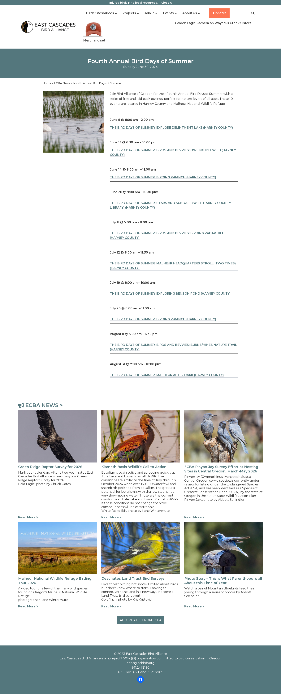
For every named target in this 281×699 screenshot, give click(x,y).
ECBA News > (43, 405)
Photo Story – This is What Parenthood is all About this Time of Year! (222, 526)
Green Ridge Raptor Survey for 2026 (46, 412)
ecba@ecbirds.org (140, 663)
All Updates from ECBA (140, 620)
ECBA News (62, 83)
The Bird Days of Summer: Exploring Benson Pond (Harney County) (170, 293)
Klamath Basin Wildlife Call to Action (129, 412)
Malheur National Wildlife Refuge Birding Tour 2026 (54, 526)
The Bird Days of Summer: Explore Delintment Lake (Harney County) (171, 127)
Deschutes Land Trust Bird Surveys (128, 524)
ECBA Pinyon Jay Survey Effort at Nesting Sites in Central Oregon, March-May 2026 (221, 414)
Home (47, 83)
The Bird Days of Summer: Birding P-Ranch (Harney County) (163, 177)
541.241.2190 (140, 667)
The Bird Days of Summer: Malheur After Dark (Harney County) (167, 375)
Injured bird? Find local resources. (133, 2)
